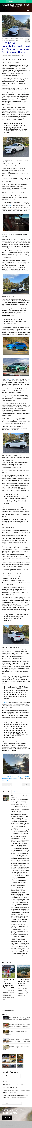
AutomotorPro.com (7, 780)
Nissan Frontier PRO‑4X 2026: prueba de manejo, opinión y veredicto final (19, 1025)
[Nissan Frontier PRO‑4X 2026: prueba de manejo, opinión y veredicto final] (12, 1056)
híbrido (10, 205)
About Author (6, 792)
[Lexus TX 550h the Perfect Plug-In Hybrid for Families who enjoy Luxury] (19, 1066)
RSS (5, 1081)
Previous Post (7, 785)
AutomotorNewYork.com (16, 4)
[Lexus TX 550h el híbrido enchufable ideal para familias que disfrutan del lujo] (12, 1066)
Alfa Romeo (10, 379)
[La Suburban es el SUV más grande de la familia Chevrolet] (23, 971)
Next (28, 986)
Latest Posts (16, 792)
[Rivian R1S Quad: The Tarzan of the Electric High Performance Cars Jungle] (5, 1061)
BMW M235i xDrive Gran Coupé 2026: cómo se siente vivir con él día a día (19, 1018)
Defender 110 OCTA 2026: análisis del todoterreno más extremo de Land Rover (16, 1047)
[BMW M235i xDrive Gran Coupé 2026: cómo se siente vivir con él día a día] (5, 1056)
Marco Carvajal (7, 55)
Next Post (25, 785)
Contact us (7, 1117)
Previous (3, 986)
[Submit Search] (7, 1)
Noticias (18, 55)
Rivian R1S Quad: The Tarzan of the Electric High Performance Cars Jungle (19, 1040)
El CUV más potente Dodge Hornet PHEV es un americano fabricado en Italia (15, 777)
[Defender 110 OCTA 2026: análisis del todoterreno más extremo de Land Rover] (12, 1061)
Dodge (24, 93)
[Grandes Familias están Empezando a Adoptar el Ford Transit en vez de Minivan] (8, 971)
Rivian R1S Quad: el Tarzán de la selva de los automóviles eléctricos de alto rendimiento (16, 1032)
